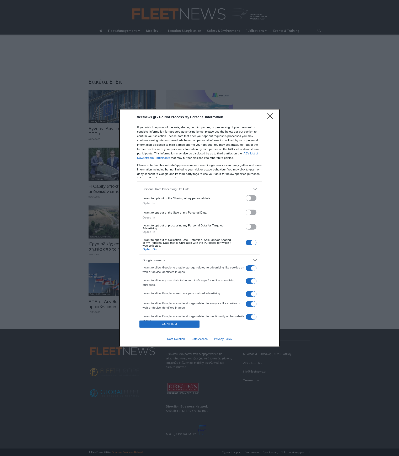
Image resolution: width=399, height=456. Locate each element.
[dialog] (199, 228)
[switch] (251, 198)
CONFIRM (169, 324)
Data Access (199, 338)
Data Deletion (176, 338)
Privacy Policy (223, 338)
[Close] (271, 117)
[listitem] (199, 189)
